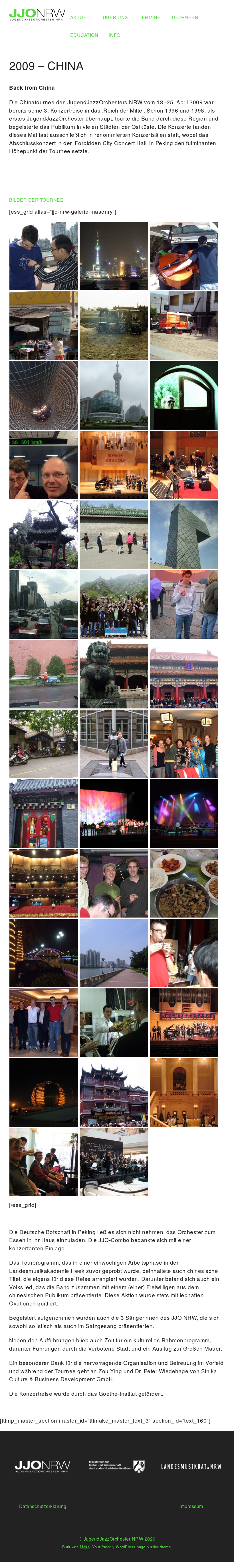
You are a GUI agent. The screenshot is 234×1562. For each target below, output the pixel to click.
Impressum (191, 1506)
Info (114, 35)
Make (85, 1546)
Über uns (115, 17)
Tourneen (184, 17)
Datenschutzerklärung (42, 1506)
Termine (150, 17)
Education (84, 35)
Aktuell (81, 17)
